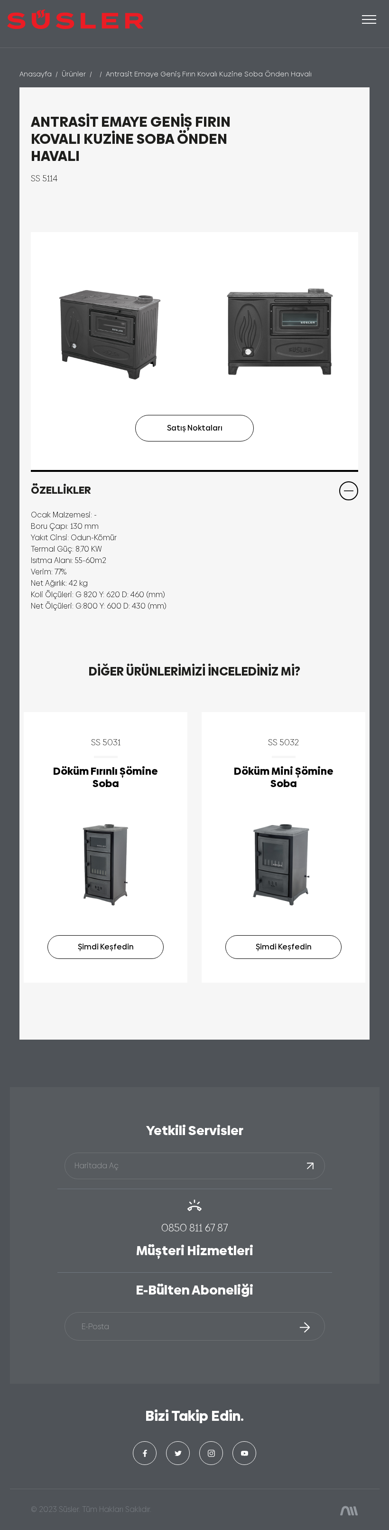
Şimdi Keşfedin (106, 946)
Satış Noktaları (194, 427)
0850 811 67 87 (194, 1227)
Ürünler (74, 74)
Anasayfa (35, 74)
